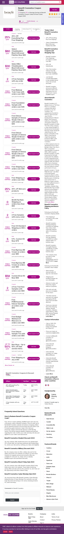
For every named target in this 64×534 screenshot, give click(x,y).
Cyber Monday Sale (32, 521)
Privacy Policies (56, 520)
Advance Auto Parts (52, 499)
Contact (42, 520)
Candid (48, 422)
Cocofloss (49, 437)
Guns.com (49, 463)
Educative (49, 454)
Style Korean (50, 418)
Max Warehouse (51, 496)
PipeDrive (49, 460)
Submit (12, 500)
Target (48, 480)
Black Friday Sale (31, 517)
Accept (5, 531)
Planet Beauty (50, 490)
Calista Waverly (54, 395)
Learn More (50, 202)
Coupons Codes (17, 30)
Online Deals (27, 29)
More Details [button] (9, 365)
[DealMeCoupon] (20, 21)
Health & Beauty (31, 21)
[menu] (4, 2)
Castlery (48, 448)
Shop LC (48, 477)
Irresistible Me (50, 425)
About (41, 517)
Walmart (48, 487)
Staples (48, 493)
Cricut (48, 451)
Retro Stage (49, 483)
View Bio (47, 408)
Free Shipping (36, 30)
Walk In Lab (49, 428)
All (8, 29)
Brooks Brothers (51, 474)
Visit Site (54, 9)
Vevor (48, 471)
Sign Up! (39, 508)
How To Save (62, 19)
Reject (10, 531)
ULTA (47, 457)
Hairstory (49, 434)
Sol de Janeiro (50, 431)
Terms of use (55, 517)
